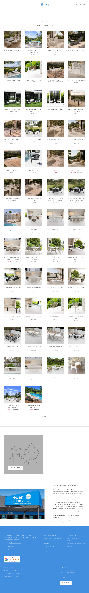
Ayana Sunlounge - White (13, 80)
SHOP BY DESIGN (52, 10)
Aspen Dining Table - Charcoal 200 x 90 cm (12, 140)
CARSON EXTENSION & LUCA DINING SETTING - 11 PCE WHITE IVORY (33, 288)
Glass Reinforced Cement (11, 573)
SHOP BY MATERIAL (42, 10)
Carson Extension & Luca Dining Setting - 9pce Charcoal (12, 347)
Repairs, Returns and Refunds (52, 538)
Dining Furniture (71, 535)
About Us (46, 543)
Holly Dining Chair (55, 317)
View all (44, 416)
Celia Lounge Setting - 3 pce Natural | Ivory (76, 169)
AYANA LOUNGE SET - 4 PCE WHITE (12, 50)
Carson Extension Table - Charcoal (76, 347)
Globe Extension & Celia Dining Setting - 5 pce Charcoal (55, 199)
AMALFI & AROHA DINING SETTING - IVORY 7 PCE (55, 258)
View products (16, 468)
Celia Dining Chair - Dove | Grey (76, 317)
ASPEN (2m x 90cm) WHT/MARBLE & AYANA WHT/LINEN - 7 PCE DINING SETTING (55, 81)
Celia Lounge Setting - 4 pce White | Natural (55, 288)
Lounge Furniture (72, 538)
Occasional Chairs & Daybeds (76, 543)
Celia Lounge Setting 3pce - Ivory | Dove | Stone (76, 140)
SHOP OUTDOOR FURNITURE (25, 10)
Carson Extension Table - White (12, 376)
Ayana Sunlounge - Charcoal (76, 50)
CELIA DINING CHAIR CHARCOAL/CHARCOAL (34, 169)
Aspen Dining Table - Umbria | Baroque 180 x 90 (13, 199)
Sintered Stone (8, 579)
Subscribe (65, 582)
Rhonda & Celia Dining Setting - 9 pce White (34, 229)
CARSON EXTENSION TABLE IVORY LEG (34, 376)
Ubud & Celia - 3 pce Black (34, 139)
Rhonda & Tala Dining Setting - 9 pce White (55, 229)
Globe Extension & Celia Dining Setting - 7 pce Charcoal (76, 199)
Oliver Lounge (13, 228)
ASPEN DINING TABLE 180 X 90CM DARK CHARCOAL (76, 110)
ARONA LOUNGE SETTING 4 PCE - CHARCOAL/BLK (76, 258)
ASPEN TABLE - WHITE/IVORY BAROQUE (55, 169)
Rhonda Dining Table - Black (12, 317)
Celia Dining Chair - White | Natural (34, 81)
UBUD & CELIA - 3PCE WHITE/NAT (55, 109)
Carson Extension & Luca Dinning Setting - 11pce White (34, 347)
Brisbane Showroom (64, 485)
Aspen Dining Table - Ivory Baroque (34, 199)
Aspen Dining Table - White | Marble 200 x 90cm (12, 169)
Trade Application (49, 546)
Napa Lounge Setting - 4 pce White (55, 376)
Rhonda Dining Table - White (34, 317)
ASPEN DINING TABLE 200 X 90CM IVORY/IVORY (55, 140)
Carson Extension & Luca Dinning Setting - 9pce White (55, 347)
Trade (64, 10)
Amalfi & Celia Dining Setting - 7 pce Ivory (34, 258)
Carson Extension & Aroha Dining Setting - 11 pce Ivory (76, 229)
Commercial (70, 549)
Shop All (46, 549)
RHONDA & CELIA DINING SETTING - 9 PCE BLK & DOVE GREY (76, 288)
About (69, 10)
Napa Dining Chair (76, 376)
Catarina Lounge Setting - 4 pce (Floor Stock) (12, 406)
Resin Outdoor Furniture (11, 576)
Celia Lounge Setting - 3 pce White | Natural (34, 51)
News (59, 10)
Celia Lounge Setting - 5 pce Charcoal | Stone (33, 110)
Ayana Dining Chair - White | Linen (55, 51)
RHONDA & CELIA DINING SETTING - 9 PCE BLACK (13, 288)
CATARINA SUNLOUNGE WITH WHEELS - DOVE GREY (34, 406)
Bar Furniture (70, 541)
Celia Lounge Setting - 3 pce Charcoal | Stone (12, 110)
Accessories (70, 546)
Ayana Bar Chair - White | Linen (76, 80)
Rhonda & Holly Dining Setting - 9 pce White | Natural (12, 258)
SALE (34, 10)
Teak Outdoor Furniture (11, 571)
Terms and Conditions (50, 541)
